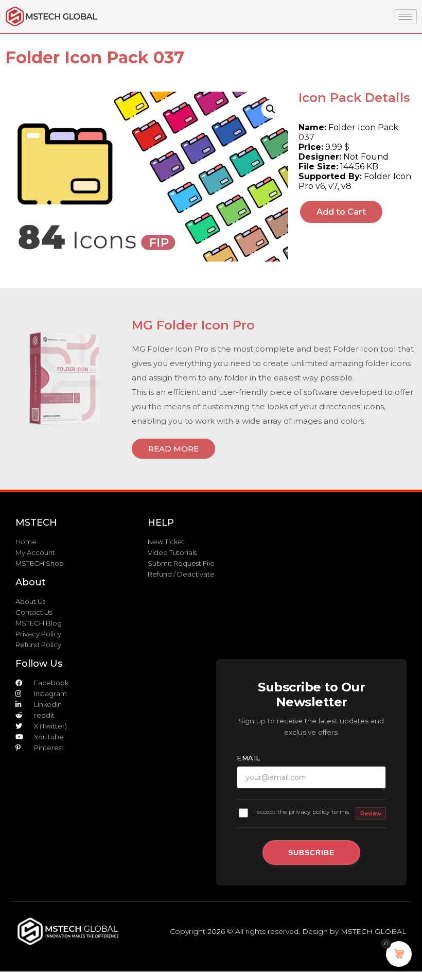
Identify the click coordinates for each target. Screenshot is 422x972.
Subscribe (311, 852)
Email (248, 758)
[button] (270, 109)
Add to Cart (341, 212)
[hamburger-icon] (405, 16)
